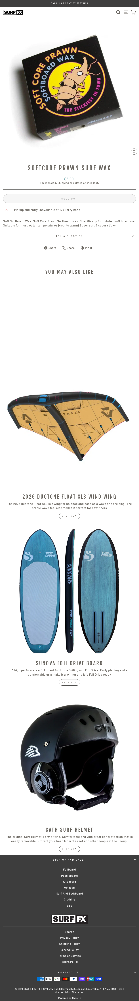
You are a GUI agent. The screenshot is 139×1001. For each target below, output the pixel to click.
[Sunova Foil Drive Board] (69, 591)
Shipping (63, 182)
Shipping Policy (69, 943)
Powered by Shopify (69, 997)
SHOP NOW (69, 682)
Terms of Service (69, 955)
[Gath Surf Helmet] (69, 757)
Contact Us (68, 972)
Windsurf (70, 887)
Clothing (69, 899)
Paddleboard (69, 875)
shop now (69, 515)
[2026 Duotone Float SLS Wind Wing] (69, 424)
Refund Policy (69, 949)
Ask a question (69, 236)
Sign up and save (68, 859)
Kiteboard (69, 881)
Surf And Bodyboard (69, 893)
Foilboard (69, 869)
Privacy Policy (69, 937)
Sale (69, 905)
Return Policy (70, 961)
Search (69, 931)
